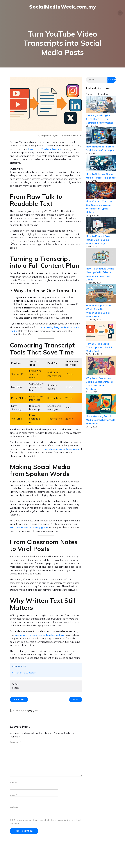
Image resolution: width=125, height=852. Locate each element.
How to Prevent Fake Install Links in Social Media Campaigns (98, 240)
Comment (15, 742)
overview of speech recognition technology (39, 634)
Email (13, 795)
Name (13, 782)
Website (14, 807)
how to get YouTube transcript (46, 149)
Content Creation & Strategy (24, 673)
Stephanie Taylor (49, 135)
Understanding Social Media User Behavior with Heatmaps (100, 420)
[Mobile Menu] (120, 13)
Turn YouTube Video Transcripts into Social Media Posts (99, 347)
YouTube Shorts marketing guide (29, 527)
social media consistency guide (62, 448)
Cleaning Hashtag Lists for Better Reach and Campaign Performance (99, 119)
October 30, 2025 (72, 135)
